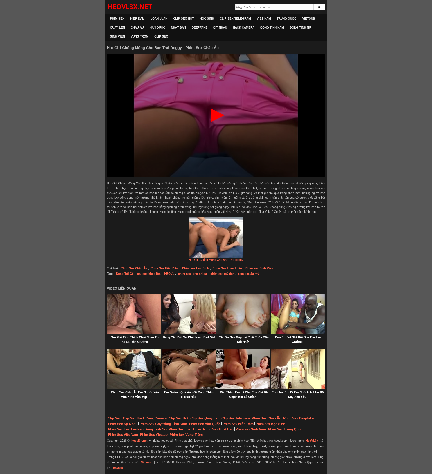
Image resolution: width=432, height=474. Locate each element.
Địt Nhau (220, 27)
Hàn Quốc (157, 27)
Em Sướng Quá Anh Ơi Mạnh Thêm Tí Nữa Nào (189, 395)
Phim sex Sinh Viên (259, 268)
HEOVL (169, 273)
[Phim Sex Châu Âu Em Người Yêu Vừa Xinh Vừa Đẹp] (134, 369)
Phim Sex (117, 18)
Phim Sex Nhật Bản (218, 429)
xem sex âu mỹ (248, 273)
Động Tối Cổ (125, 273)
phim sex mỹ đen (222, 273)
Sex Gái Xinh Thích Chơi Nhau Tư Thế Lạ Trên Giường (135, 339)
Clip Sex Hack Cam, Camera (145, 418)
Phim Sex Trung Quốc (285, 429)
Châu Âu (137, 27)
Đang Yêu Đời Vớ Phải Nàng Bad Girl (189, 337)
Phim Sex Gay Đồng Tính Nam (163, 424)
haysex (118, 468)
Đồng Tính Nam (272, 27)
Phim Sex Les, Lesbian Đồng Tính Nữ (137, 429)
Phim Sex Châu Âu (134, 268)
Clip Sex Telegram (235, 18)
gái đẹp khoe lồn (149, 273)
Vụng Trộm (139, 36)
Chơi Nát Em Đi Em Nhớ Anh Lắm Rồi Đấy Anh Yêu (298, 395)
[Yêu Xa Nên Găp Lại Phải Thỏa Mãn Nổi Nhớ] (243, 314)
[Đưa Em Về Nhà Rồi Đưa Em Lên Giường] (297, 314)
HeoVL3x (312, 440)
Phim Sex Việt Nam (123, 434)
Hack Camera (243, 27)
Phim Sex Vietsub (154, 434)
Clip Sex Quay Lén (204, 418)
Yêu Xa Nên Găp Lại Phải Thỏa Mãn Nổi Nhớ (244, 339)
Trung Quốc (286, 18)
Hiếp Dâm (137, 18)
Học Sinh (207, 18)
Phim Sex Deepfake (298, 418)
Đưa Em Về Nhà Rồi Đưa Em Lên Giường (298, 339)
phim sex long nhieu (192, 273)
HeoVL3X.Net (130, 6)
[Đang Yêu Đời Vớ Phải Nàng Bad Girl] (188, 314)
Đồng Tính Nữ (300, 27)
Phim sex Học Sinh (195, 268)
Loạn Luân (159, 18)
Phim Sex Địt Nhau (122, 424)
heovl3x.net (139, 440)
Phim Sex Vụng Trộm (186, 434)
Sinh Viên (117, 36)
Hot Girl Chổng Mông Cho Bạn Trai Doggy (216, 259)
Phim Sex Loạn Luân (227, 268)
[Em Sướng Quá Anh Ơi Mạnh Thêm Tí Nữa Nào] (188, 369)
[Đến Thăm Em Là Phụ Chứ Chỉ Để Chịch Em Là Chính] (243, 369)
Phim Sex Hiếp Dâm (165, 268)
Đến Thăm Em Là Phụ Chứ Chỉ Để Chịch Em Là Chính (244, 395)
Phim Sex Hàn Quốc (204, 424)
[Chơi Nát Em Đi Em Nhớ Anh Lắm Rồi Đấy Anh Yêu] (297, 369)
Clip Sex (161, 36)
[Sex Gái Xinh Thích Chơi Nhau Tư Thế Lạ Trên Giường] (134, 314)
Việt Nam (264, 18)
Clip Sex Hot (183, 18)
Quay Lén (117, 27)
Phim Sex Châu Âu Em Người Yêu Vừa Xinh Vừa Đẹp (135, 395)
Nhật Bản (178, 27)
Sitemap (146, 462)
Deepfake (199, 27)
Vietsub (308, 18)
